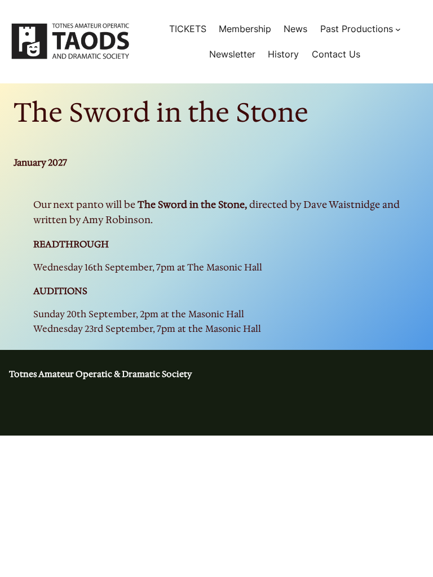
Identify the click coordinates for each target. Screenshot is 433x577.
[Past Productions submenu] (398, 29)
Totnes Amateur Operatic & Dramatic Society (100, 374)
